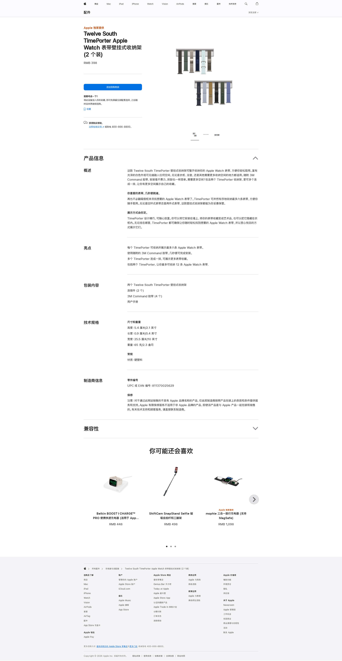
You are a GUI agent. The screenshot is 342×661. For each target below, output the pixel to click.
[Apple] (85, 568)
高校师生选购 (194, 600)
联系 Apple (228, 632)
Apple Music (125, 600)
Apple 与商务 (194, 580)
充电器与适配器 (112, 569)
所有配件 (96, 569)
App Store (124, 610)
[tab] (195, 135)
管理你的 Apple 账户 (128, 580)
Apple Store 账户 (127, 584)
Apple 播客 (124, 605)
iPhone (87, 593)
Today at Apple (161, 589)
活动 (225, 628)
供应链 (226, 593)
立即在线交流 (96, 127)
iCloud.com (124, 589)
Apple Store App (162, 598)
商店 (86, 580)
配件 (87, 12)
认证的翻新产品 (160, 603)
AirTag (87, 616)
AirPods (88, 607)
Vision (87, 603)
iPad (86, 589)
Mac (86, 584)
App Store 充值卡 (92, 625)
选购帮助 (157, 621)
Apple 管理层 (229, 610)
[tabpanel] (207, 77)
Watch (87, 598)
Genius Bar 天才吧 (162, 584)
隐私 (225, 589)
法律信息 (170, 656)
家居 (86, 612)
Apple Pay (89, 637)
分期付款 (157, 612)
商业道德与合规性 (231, 623)
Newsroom (228, 605)
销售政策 (159, 656)
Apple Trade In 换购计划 (165, 607)
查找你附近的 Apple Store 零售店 (112, 646)
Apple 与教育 (194, 596)
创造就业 (227, 619)
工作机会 (227, 614)
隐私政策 (136, 656)
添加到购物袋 (112, 87)
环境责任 (227, 584)
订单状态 (157, 616)
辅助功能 (227, 580)
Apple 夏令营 (160, 593)
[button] (246, 4)
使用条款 (147, 656)
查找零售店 (158, 580)
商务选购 (192, 584)
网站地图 (181, 656)
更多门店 (133, 646)
